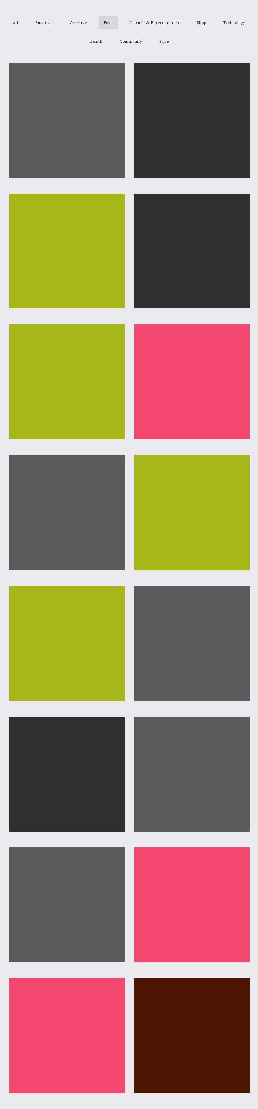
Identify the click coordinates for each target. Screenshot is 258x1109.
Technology (234, 22)
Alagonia (67, 85)
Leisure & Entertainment (155, 22)
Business (44, 22)
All (15, 22)
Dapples (67, 869)
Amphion (192, 85)
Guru (192, 477)
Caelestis (192, 608)
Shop (201, 22)
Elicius (191, 346)
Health (96, 41)
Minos (192, 215)
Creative (78, 22)
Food (108, 22)
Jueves (67, 739)
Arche (67, 1000)
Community (131, 41)
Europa (191, 1000)
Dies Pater (67, 477)
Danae (67, 215)
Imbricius (192, 739)
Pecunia (192, 869)
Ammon (67, 346)
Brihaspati (67, 608)
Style (164, 41)
